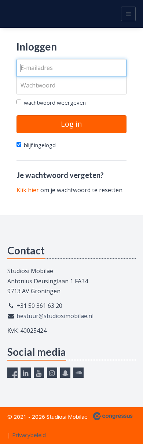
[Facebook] (12, 372)
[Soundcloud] (78, 372)
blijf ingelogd (40, 145)
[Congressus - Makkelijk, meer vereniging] (113, 416)
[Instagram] (52, 372)
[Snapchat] (65, 372)
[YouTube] (39, 372)
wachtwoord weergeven (55, 102)
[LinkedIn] (26, 372)
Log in (71, 124)
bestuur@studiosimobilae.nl (55, 316)
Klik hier (27, 190)
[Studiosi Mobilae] (16, 14)
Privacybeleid (29, 435)
